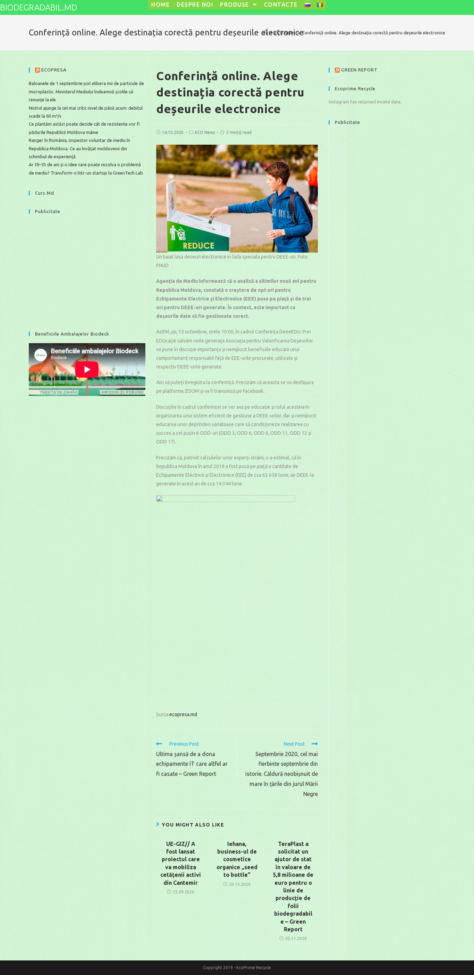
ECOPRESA (54, 69)
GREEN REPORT (359, 69)
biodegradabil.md (38, 7)
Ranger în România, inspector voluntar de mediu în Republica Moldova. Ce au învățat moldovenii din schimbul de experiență (79, 148)
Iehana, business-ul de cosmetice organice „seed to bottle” (237, 859)
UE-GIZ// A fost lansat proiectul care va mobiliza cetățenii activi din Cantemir (180, 863)
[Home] (265, 32)
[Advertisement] (87, 269)
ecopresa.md (183, 714)
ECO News (205, 132)
